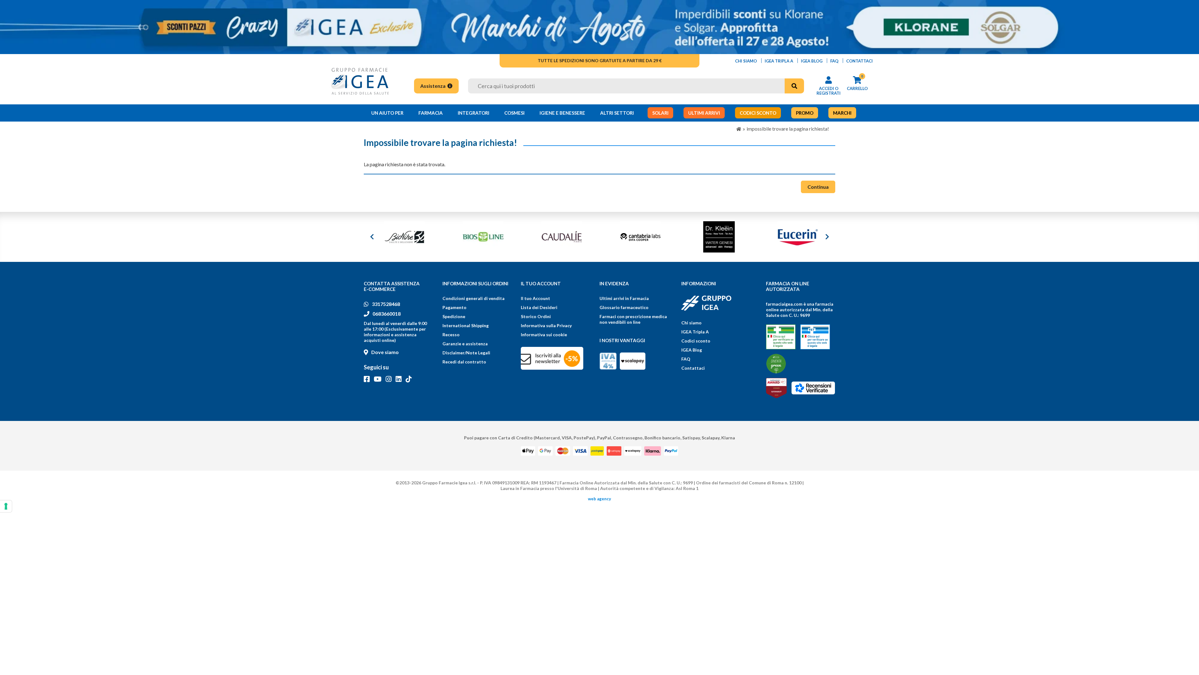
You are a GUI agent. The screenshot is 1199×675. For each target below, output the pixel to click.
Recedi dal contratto (464, 361)
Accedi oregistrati (829, 91)
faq (834, 60)
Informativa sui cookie (544, 334)
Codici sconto (695, 340)
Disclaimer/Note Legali (466, 352)
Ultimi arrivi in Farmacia (624, 298)
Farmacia (430, 113)
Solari (660, 113)
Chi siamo (691, 322)
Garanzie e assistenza (465, 343)
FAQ (685, 359)
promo (804, 113)
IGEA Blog (691, 349)
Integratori (473, 113)
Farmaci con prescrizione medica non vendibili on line (633, 319)
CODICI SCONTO (758, 113)
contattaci (859, 60)
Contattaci (693, 368)
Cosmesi (514, 113)
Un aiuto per (387, 113)
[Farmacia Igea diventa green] (776, 363)
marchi (842, 113)
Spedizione (453, 316)
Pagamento (454, 307)
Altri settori (617, 113)
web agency (599, 498)
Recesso (451, 334)
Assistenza (433, 86)
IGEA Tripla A (695, 331)
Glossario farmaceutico (624, 307)
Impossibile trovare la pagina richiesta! (788, 129)
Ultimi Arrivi (704, 113)
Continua (818, 187)
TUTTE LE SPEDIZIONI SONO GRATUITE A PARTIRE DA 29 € (600, 60)
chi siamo (746, 60)
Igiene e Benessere (562, 113)
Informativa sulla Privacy (546, 325)
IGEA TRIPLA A (779, 60)
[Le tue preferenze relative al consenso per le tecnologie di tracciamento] (6, 506)
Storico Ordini (536, 316)
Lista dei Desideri (539, 307)
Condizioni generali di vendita (473, 298)
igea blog (811, 60)
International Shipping (465, 325)
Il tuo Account (535, 298)
